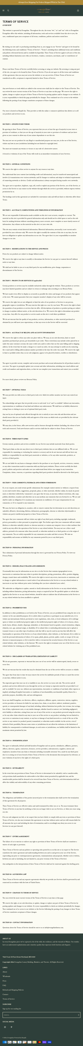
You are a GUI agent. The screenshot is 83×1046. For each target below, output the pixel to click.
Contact (5, 994)
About (5, 972)
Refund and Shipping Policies (13, 990)
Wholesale (6, 976)
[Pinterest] (11, 1027)
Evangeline (10, 1038)
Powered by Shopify (20, 1038)
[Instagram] (5, 1027)
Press (4, 981)
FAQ (4, 985)
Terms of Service (9, 999)
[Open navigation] (5, 10)
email (6, 1015)
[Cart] (78, 10)
